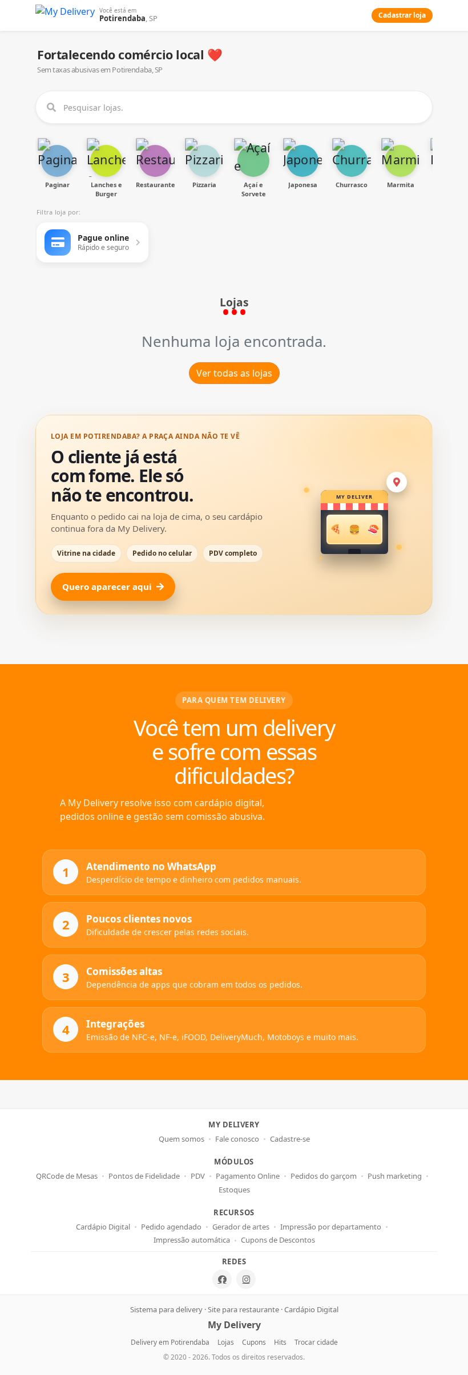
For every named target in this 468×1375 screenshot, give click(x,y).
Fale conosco (237, 1139)
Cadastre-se (290, 1139)
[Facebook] (222, 1279)
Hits (280, 1342)
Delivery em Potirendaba (170, 1342)
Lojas (225, 1342)
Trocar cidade (316, 1342)
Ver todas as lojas (234, 373)
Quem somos (181, 1139)
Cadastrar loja (402, 15)
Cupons (254, 1342)
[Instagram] (246, 1279)
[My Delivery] (65, 15)
